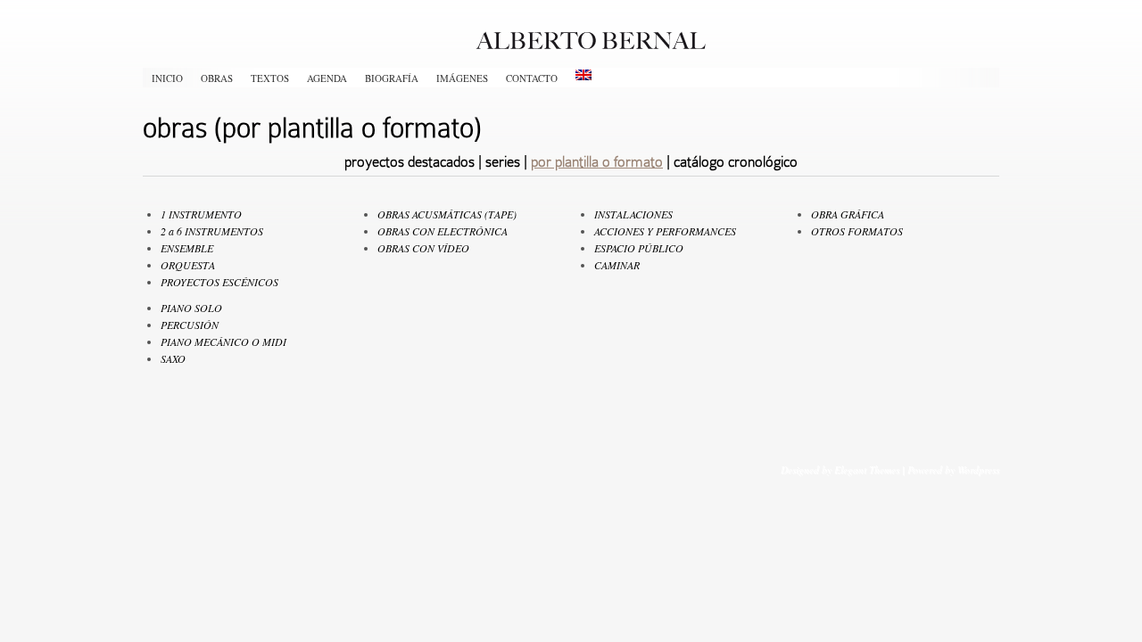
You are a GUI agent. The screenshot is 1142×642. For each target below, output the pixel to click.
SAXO (173, 358)
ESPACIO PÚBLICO (638, 248)
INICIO (167, 78)
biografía (391, 78)
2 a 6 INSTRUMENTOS (212, 231)
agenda (327, 78)
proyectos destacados (409, 161)
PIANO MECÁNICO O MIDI (223, 341)
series (502, 161)
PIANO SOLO (191, 307)
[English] (583, 75)
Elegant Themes (866, 469)
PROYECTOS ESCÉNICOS (219, 282)
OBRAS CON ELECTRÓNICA (442, 231)
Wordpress (978, 469)
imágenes (462, 78)
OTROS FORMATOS (857, 231)
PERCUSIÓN (190, 324)
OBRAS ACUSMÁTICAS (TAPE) (447, 214)
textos (270, 78)
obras (217, 78)
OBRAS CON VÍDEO (423, 248)
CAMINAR (617, 265)
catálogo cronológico (736, 161)
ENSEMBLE (187, 248)
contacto (532, 78)
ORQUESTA (188, 265)
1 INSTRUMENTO (201, 214)
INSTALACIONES (633, 214)
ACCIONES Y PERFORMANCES (665, 231)
